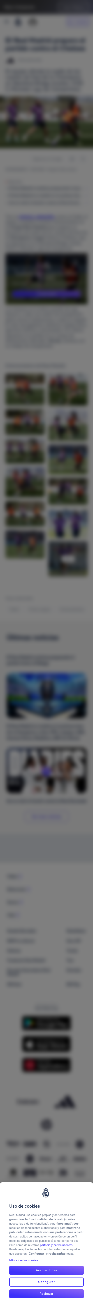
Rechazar (46, 1293)
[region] (46, 1243)
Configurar (46, 1282)
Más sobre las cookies (23, 1260)
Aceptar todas (46, 1270)
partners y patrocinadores (56, 1245)
